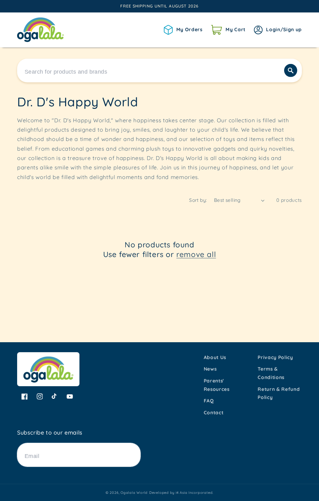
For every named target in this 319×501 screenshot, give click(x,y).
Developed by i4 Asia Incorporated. (181, 492)
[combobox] (159, 70)
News (210, 369)
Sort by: (198, 200)
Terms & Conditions (271, 373)
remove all (196, 254)
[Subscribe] (133, 455)
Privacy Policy (275, 357)
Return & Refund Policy (279, 393)
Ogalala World (134, 492)
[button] (228, 29)
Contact (214, 413)
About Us (215, 357)
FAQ (209, 401)
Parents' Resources (217, 385)
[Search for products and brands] (290, 70)
